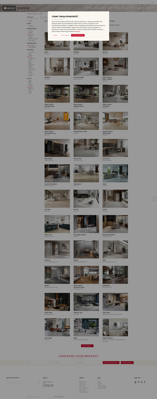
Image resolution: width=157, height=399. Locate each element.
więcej (78, 31)
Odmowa (55, 35)
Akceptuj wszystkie (77, 35)
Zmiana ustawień (65, 35)
